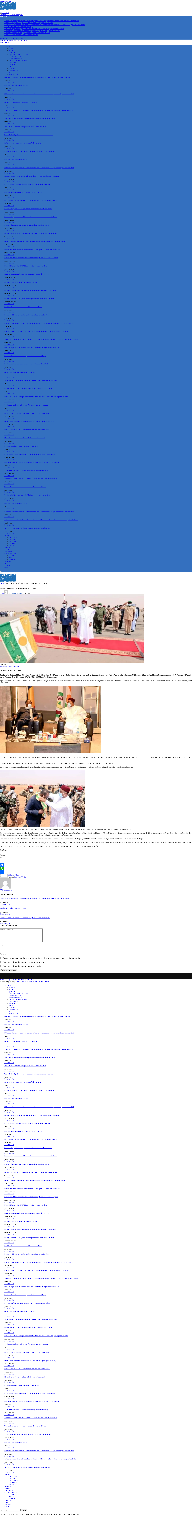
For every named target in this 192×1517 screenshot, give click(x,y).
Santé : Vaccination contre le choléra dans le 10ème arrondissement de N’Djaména (30, 380)
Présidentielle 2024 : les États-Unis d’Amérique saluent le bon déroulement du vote (30, 200)
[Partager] (96, 872)
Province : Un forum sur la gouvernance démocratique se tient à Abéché (27, 364)
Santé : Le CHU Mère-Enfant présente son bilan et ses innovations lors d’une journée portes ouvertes (36, 397)
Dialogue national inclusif (18, 60)
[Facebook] (96, 865)
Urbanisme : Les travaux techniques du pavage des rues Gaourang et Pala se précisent (32, 462)
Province (12, 64)
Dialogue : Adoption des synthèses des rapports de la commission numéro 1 (29, 298)
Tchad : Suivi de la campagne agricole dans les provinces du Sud (27, 33)
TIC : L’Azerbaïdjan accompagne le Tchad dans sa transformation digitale (27, 495)
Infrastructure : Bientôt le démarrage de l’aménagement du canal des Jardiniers (29, 454)
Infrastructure (13, 70)
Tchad (11, 50)
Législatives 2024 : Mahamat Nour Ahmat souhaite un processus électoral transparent (31, 176)
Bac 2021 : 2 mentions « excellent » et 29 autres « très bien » (23, 307)
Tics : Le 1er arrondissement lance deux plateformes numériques (25, 487)
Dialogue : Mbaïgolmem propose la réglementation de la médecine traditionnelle (30, 290)
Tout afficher (13, 74)
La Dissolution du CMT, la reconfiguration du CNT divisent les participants (27, 274)
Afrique (6, 549)
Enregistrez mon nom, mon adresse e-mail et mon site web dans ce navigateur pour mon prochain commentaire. (42, 958)
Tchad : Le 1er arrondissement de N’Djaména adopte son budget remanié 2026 (32, 31)
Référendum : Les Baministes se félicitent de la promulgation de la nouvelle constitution (32, 249)
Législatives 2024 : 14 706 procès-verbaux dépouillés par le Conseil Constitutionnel (30, 233)
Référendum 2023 (15, 58)
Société (6, 535)
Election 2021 (14, 62)
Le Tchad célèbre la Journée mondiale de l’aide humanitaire (23, 143)
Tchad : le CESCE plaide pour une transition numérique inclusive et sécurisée (28, 135)
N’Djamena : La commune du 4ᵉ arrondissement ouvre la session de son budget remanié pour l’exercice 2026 (39, 94)
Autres (11, 545)
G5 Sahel (11, 875)
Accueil (2, 583)
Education (12, 68)
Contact (6, 567)
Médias (11, 557)
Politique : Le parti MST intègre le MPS (16, 85)
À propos (7, 565)
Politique (12, 52)
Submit (24, 1510)
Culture (11, 555)
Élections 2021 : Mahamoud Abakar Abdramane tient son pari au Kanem (27, 315)
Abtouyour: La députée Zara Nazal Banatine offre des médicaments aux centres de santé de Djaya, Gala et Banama (44, 25)
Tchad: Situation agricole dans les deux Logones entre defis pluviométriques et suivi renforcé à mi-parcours (41, 21)
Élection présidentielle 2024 (18, 54)
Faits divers (13, 537)
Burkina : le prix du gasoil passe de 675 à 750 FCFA (20, 102)
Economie (7, 561)
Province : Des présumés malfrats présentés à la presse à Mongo (25, 356)
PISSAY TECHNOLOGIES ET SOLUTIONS (32, 981)
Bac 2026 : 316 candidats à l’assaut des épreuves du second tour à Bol (27, 430)
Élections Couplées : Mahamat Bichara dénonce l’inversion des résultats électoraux (30, 217)
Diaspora (7, 547)
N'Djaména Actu (16, 593)
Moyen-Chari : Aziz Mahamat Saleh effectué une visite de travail (24, 438)
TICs (10, 72)
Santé (11, 66)
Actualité (7, 46)
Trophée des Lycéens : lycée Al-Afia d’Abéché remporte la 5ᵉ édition (28, 23)
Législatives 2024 (15, 56)
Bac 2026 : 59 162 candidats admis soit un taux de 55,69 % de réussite (26, 413)
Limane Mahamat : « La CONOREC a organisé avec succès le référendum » (27, 266)
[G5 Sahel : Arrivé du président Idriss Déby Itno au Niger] (72, 662)
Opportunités (13, 541)
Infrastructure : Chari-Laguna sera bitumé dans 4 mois (21, 446)
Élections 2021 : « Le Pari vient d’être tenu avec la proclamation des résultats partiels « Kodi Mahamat (36, 331)
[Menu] (0, 571)
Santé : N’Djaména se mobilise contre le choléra (21, 35)
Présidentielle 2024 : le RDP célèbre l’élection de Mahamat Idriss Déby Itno (27, 184)
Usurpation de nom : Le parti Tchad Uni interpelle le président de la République (29, 151)
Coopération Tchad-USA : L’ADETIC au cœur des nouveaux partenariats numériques (30, 479)
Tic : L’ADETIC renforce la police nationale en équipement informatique (26, 470)
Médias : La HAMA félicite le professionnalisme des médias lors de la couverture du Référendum (35, 241)
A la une (12, 48)
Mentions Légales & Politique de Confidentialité (17, 979)
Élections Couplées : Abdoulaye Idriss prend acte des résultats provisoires (28, 209)
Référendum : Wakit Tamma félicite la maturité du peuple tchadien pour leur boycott (31, 258)
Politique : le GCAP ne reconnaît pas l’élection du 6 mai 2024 (23, 192)
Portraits (12, 559)
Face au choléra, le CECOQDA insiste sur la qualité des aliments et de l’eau (28, 388)
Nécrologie (13, 543)
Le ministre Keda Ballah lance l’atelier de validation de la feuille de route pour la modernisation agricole (37, 77)
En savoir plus (9, 82)
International (8, 551)
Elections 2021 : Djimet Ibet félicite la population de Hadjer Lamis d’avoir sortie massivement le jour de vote (38, 323)
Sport (6, 563)
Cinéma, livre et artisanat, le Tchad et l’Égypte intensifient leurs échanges (27, 528)
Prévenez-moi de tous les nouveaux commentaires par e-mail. (24, 962)
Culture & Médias (10, 553)
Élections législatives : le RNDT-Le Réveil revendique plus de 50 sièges (26, 225)
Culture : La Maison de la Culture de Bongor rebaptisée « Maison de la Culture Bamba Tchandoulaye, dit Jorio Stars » (41, 520)
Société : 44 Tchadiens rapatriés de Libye (18, 27)
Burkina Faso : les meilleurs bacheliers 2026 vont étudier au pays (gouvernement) (30, 421)
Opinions (12, 539)
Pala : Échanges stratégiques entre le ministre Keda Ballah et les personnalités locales (34, 29)
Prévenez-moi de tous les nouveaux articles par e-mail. (22, 966)
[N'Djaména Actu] (13, 40)
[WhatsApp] (96, 868)
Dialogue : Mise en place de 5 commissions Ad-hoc (20, 282)
